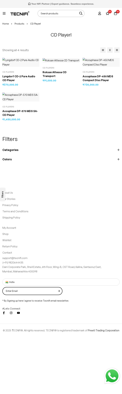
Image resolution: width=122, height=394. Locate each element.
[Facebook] (3, 312)
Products (19, 23)
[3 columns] (117, 50)
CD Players (8, 72)
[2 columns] (110, 50)
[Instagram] (11, 312)
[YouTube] (18, 312)
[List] (103, 50)
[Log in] (100, 13)
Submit (58, 291)
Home (5, 23)
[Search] (81, 13)
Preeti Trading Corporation (103, 330)
